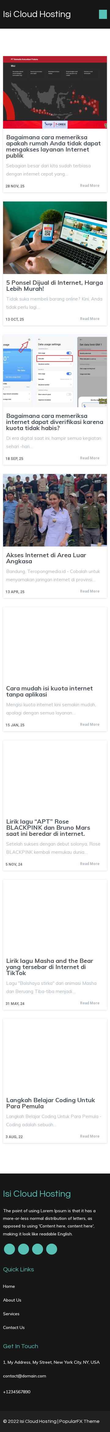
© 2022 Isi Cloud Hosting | (31, 1421)
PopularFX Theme (79, 1421)
